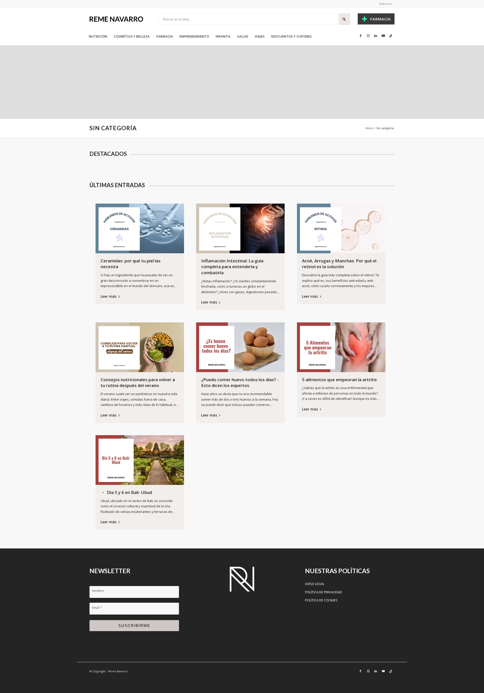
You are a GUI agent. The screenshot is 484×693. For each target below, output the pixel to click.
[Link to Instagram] (368, 35)
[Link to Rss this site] (391, 35)
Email (97, 607)
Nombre (98, 591)
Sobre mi (385, 4)
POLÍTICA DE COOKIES (321, 600)
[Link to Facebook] (360, 35)
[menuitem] (97, 36)
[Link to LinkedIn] (375, 35)
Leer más (108, 296)
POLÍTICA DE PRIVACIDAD (323, 592)
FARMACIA (380, 18)
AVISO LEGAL (314, 583)
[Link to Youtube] (383, 35)
